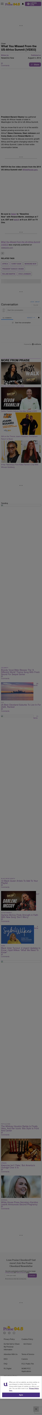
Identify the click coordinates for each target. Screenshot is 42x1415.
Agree (21, 1395)
